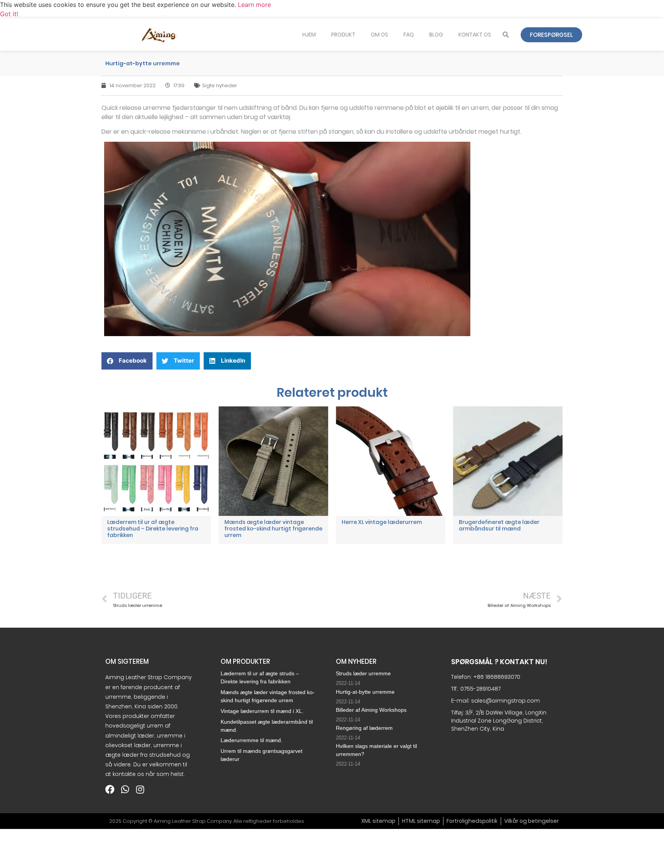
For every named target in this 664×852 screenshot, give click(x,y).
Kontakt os (474, 34)
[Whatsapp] (124, 789)
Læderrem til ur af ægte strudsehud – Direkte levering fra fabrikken (152, 528)
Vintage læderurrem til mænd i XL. (262, 711)
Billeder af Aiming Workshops (371, 710)
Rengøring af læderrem (364, 728)
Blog (436, 34)
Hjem (309, 34)
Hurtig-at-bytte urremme (365, 692)
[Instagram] (139, 789)
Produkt (343, 34)
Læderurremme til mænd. (251, 740)
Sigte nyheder (219, 85)
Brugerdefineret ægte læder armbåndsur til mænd (499, 525)
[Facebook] (110, 789)
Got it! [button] (9, 14)
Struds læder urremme (363, 673)
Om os (379, 34)
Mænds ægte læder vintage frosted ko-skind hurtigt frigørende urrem (273, 528)
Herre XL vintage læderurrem (382, 522)
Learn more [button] (254, 4)
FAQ (408, 34)
